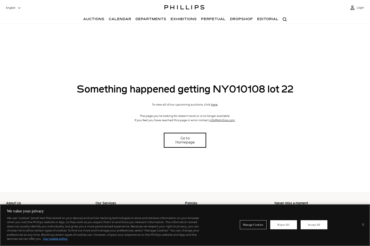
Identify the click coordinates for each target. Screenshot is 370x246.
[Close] (363, 224)
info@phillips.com (222, 120)
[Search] (285, 20)
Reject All (283, 224)
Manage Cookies (253, 224)
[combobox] (13, 8)
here (214, 104)
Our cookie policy (55, 238)
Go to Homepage (185, 140)
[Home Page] (184, 8)
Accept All (314, 224)
